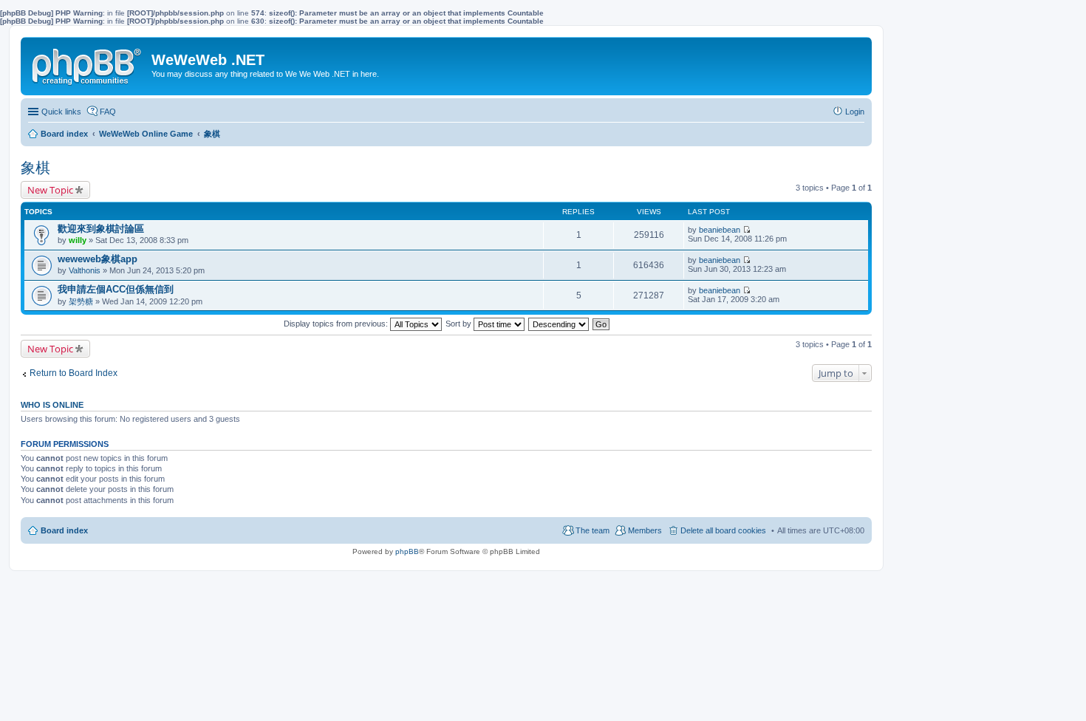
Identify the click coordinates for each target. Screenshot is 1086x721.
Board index (64, 530)
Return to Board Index (73, 373)
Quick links (61, 111)
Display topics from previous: (337, 323)
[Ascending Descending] (559, 323)
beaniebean (719, 229)
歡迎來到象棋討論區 (101, 228)
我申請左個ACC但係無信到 (116, 289)
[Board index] (87, 63)
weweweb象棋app (97, 258)
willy (77, 240)
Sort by (459, 323)
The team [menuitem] (592, 530)
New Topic (50, 190)
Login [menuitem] (854, 111)
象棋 (35, 168)
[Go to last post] (746, 229)
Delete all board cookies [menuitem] (723, 530)
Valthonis (84, 270)
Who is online (52, 404)
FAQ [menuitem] (108, 111)
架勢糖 (81, 301)
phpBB (407, 551)
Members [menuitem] (645, 530)
